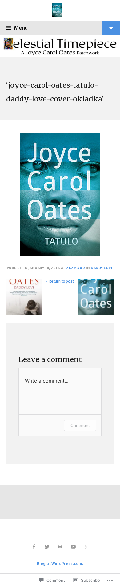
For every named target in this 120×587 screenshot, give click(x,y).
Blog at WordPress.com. (60, 563)
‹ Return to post (60, 281)
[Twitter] (47, 547)
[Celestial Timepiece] (60, 46)
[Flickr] (60, 547)
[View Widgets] (111, 28)
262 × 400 (75, 268)
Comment (80, 425)
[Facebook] (34, 547)
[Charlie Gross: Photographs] (86, 547)
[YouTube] (73, 547)
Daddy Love (102, 268)
